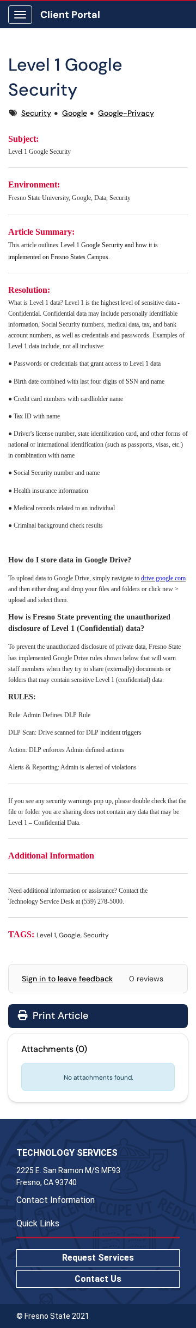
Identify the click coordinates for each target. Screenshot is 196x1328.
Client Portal (70, 14)
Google (74, 113)
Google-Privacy (126, 113)
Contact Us (98, 1279)
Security (36, 113)
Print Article (59, 1015)
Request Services (98, 1257)
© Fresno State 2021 (52, 1316)
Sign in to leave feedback (67, 979)
